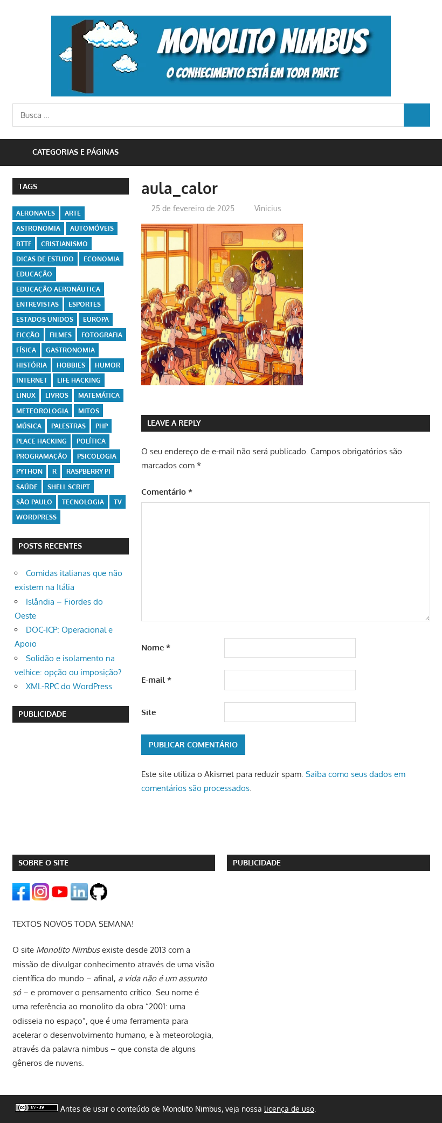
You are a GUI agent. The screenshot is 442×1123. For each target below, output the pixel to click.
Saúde (27, 487)
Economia (102, 259)
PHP (101, 426)
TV (118, 502)
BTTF (23, 244)
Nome (155, 647)
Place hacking (41, 441)
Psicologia (96, 456)
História (31, 365)
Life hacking (79, 380)
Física (26, 350)
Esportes (84, 304)
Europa (96, 319)
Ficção (28, 335)
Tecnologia (83, 502)
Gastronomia (70, 350)
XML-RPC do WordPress (69, 686)
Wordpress (36, 517)
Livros (56, 395)
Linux (26, 395)
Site (148, 712)
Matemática (99, 395)
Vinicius (267, 208)
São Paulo (34, 502)
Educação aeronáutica (58, 289)
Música (29, 426)
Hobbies (71, 365)
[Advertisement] (70, 788)
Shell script (68, 487)
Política (91, 441)
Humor (107, 365)
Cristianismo (64, 244)
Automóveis (92, 228)
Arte (73, 213)
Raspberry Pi (88, 471)
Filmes (61, 335)
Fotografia (101, 335)
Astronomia (38, 228)
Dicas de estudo (45, 259)
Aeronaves (35, 213)
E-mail (156, 680)
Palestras (68, 426)
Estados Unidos (44, 319)
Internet (31, 380)
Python (29, 471)
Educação (34, 274)
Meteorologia (42, 411)
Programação (41, 456)
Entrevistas (37, 304)
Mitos (88, 411)
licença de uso (289, 1108)
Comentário (166, 492)
